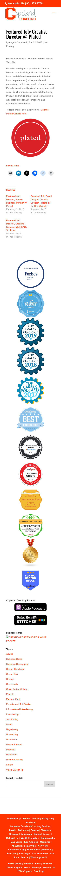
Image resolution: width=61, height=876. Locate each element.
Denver (46, 834)
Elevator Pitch (13, 699)
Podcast (10, 749)
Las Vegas (16, 842)
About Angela (14, 867)
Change (10, 679)
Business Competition (17, 664)
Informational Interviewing (19, 709)
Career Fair (12, 674)
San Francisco (40, 853)
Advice (9, 654)
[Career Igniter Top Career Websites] (30, 485)
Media (9, 724)
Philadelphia (33, 849)
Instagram (47, 818)
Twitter (36, 818)
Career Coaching (15, 669)
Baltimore (23, 830)
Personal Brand (14, 744)
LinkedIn (25, 818)
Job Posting (12, 719)
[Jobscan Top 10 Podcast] (30, 316)
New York (43, 845)
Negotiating (12, 729)
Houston (34, 838)
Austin (12, 830)
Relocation (11, 754)
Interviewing (12, 714)
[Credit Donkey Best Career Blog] (30, 432)
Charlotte (46, 830)
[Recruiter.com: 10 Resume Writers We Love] (30, 460)
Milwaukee (18, 845)
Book (38, 863)
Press (27, 867)
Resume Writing (14, 759)
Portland (12, 853)
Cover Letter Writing (16, 689)
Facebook (12, 818)
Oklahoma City (16, 849)
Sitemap (36, 867)
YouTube (30, 822)
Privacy (47, 867)
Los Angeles (31, 842)
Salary (9, 764)
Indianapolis (48, 838)
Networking (12, 734)
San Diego (24, 853)
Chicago (14, 834)
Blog (18, 863)
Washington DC (39, 857)
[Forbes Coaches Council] (30, 287)
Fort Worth (21, 838)
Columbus (26, 834)
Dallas (37, 834)
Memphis (45, 842)
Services (28, 863)
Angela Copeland (18, 42)
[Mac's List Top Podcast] (30, 403)
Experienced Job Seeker (18, 704)
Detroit (10, 838)
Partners (47, 863)
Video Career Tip (15, 769)
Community (12, 684)
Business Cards (14, 659)
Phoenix (46, 849)
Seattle (24, 857)
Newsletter (11, 739)
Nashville (31, 845)
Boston (35, 830)
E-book (10, 694)
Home (11, 863)
